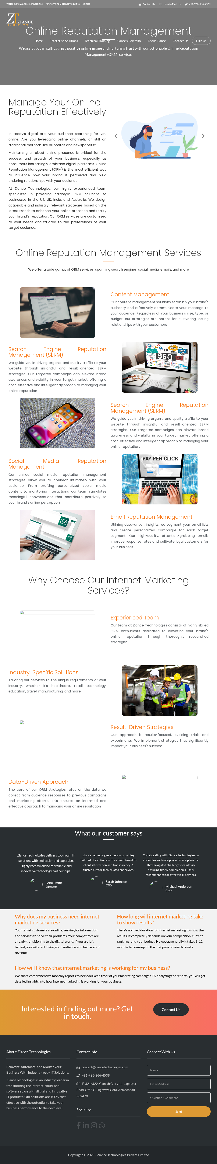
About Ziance (156, 41)
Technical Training (97, 41)
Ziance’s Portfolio (129, 41)
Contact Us (180, 41)
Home (39, 41)
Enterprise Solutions (64, 41)
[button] (116, 136)
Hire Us (201, 41)
